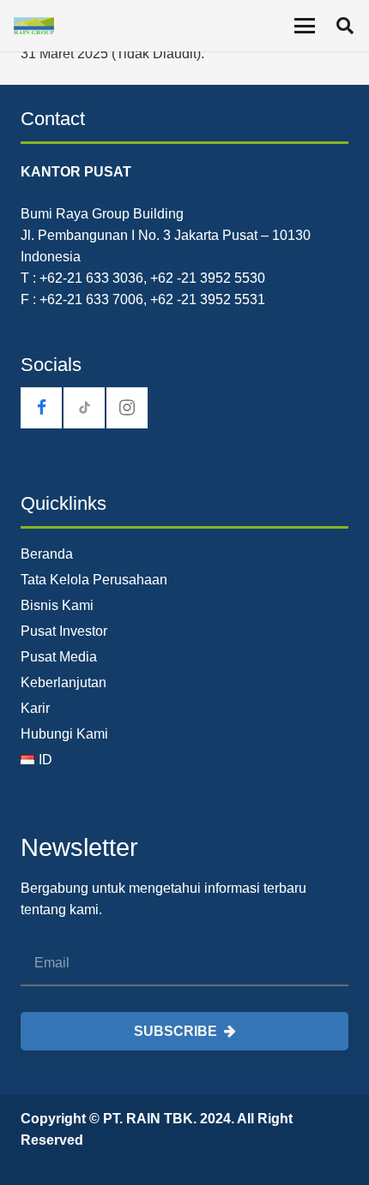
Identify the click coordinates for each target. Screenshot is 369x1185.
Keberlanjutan (63, 682)
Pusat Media (59, 656)
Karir (35, 708)
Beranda (47, 554)
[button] (304, 25)
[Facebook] (41, 407)
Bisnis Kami (57, 605)
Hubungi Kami (64, 734)
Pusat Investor (64, 631)
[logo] (34, 25)
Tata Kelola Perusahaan (94, 579)
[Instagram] (127, 407)
